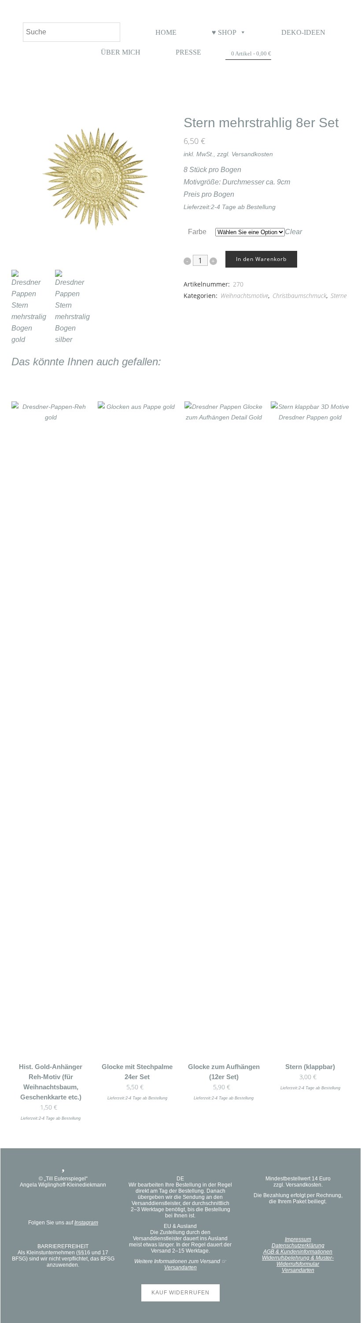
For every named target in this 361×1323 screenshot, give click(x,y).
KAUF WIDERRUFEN (180, 1293)
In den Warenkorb (261, 259)
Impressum (298, 1239)
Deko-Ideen (303, 32)
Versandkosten (252, 154)
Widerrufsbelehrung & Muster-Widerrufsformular (298, 1261)
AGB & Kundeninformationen (297, 1252)
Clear (293, 231)
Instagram (86, 1223)
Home (166, 32)
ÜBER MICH (120, 52)
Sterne (338, 295)
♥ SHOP (224, 32)
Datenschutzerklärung (298, 1245)
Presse (188, 52)
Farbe (197, 231)
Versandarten (180, 1267)
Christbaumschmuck (299, 295)
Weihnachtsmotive (244, 295)
